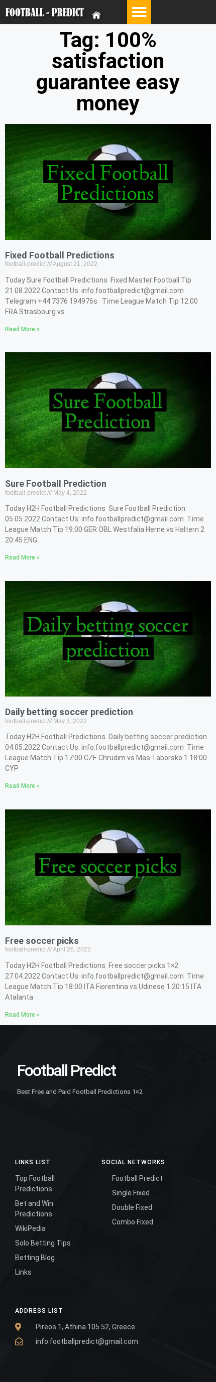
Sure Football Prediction (55, 483)
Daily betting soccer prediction (69, 712)
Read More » (22, 329)
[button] (139, 12)
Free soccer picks (42, 940)
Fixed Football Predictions (60, 255)
